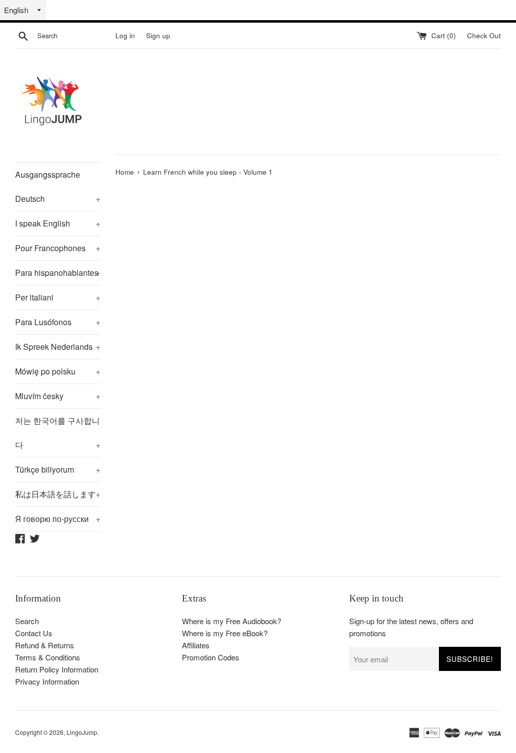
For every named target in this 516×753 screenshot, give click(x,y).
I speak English (57, 223)
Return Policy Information (56, 669)
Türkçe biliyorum (57, 469)
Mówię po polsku (57, 371)
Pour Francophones (57, 248)
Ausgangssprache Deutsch (57, 186)
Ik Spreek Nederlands (57, 346)
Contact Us (33, 633)
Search (27, 621)
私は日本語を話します (57, 494)
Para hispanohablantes (57, 272)
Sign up (158, 35)
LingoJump (82, 732)
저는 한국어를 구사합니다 (57, 432)
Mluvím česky (57, 396)
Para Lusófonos (57, 322)
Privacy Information (47, 681)
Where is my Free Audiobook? (231, 621)
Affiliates (196, 645)
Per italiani (57, 297)
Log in (125, 35)
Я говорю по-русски (57, 518)
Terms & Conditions (47, 657)
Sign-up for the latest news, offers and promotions (411, 627)
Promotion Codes (210, 657)
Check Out (484, 35)
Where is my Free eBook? (225, 633)
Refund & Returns (44, 645)
